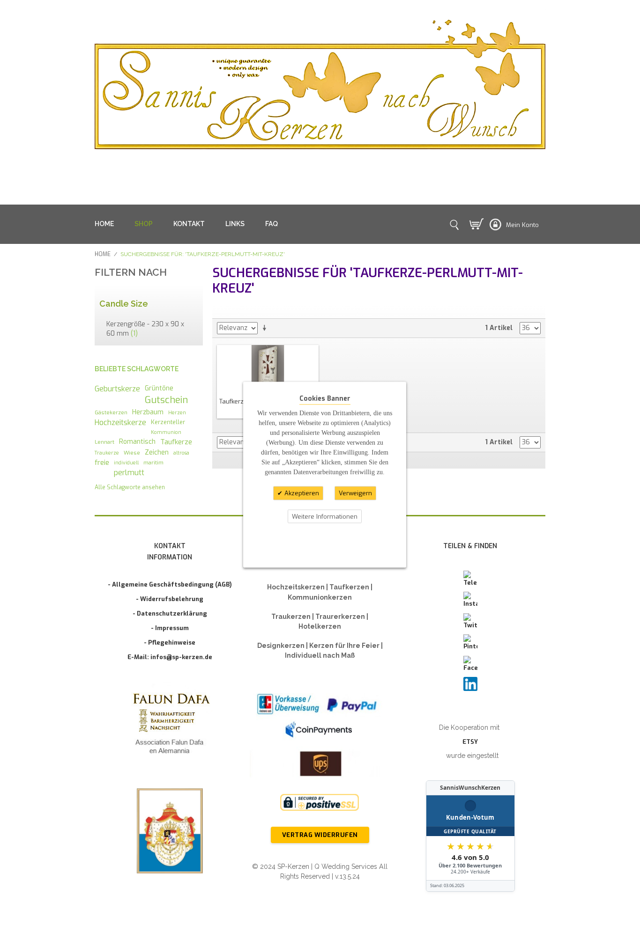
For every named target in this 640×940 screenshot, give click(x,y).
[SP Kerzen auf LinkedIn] (470, 684)
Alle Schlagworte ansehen (130, 487)
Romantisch (137, 441)
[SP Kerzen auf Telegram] (470, 579)
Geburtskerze (117, 389)
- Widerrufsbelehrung (169, 599)
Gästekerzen (111, 412)
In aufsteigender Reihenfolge (266, 328)
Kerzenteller (168, 422)
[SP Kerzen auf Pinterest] (470, 642)
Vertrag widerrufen (320, 835)
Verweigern (355, 493)
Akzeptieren (301, 493)
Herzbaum (148, 412)
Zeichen (157, 452)
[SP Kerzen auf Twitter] (470, 621)
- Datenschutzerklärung (170, 613)
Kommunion (166, 432)
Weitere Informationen (324, 516)
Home (103, 254)
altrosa (181, 452)
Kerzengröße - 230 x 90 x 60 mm (145, 329)
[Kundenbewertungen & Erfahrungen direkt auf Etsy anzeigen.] (470, 836)
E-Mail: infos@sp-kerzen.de (169, 657)
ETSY (470, 742)
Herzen (177, 412)
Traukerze (107, 452)
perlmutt (129, 472)
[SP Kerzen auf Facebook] (470, 664)
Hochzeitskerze (120, 422)
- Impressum (170, 628)
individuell (126, 462)
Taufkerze (176, 442)
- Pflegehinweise (169, 642)
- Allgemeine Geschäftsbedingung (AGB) (170, 584)
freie (102, 462)
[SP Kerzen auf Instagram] (470, 600)
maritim (153, 462)
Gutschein (166, 400)
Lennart (104, 442)
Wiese (132, 452)
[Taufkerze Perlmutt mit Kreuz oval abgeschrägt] (268, 369)
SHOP (143, 224)
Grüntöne (159, 388)
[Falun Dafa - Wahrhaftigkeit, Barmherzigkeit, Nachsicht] (169, 725)
